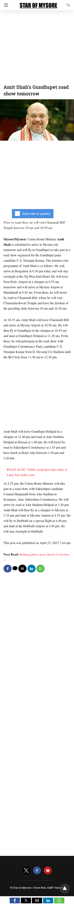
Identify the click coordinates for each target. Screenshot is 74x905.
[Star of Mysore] (38, 3)
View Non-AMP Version (49, 887)
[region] (37, 46)
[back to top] (65, 889)
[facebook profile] (37, 870)
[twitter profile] (26, 870)
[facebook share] (7, 568)
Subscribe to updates (36, 213)
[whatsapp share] (40, 568)
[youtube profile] (48, 870)
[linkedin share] (31, 568)
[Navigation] (5, 5)
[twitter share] (15, 568)
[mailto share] (22, 568)
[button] (15, 900)
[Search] (67, 5)
